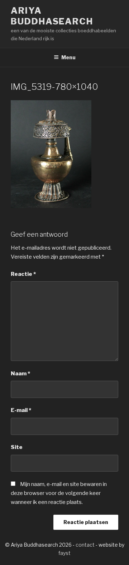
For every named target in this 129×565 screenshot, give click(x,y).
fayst (64, 553)
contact (85, 545)
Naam (20, 373)
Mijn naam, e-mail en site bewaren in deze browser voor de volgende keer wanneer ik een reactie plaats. (59, 493)
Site (17, 447)
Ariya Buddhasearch (52, 16)
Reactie (23, 274)
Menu (68, 57)
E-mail (21, 410)
